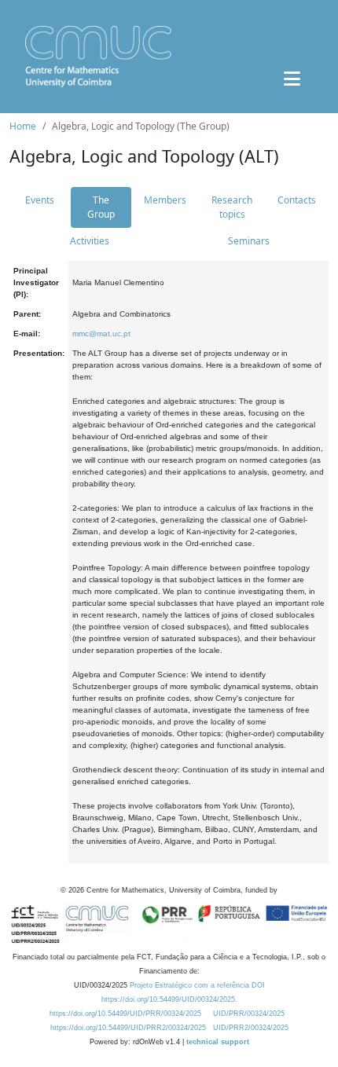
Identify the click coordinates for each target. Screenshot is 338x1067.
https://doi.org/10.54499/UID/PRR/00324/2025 (125, 1014)
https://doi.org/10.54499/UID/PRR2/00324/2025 (128, 1028)
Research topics (231, 207)
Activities (89, 241)
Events (39, 200)
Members (165, 200)
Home (22, 126)
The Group (101, 207)
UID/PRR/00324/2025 (249, 1014)
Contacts (296, 200)
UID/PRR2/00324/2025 (250, 1028)
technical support (217, 1042)
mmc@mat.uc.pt (101, 333)
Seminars (249, 241)
